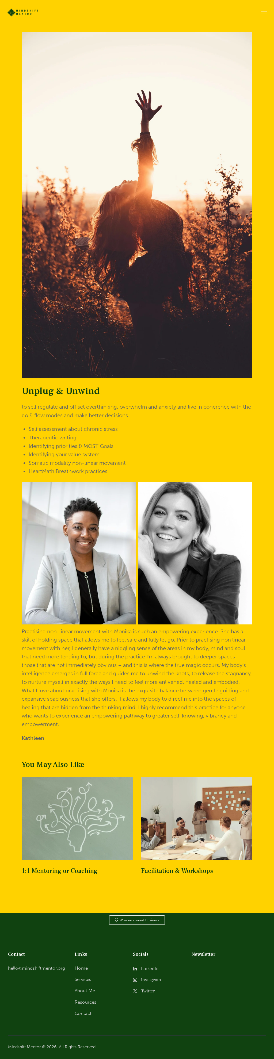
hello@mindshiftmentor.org (36, 968)
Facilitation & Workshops (177, 871)
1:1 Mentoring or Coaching (59, 871)
